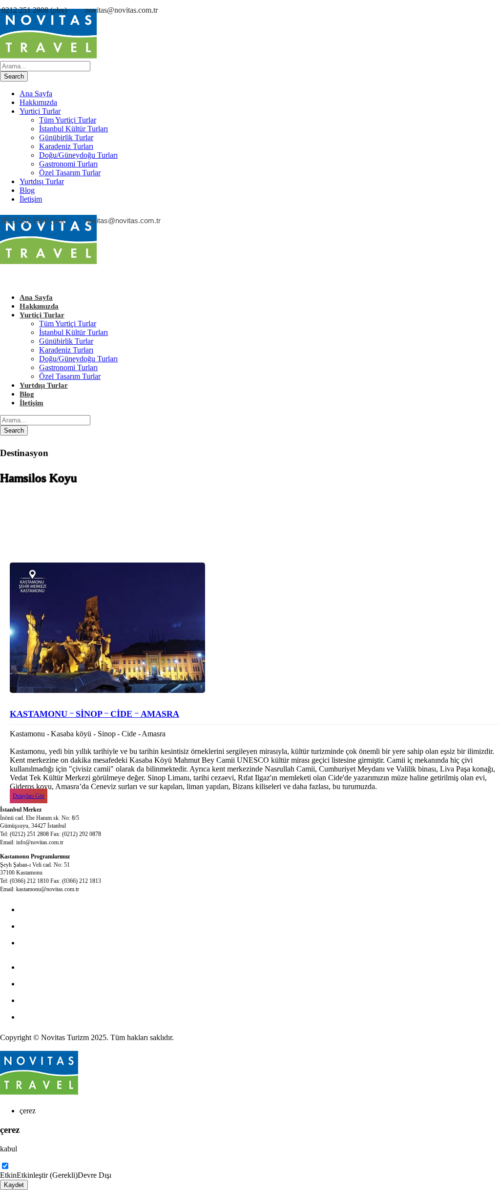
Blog (27, 190)
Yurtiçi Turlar (40, 111)
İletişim (31, 199)
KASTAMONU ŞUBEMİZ (63, 984)
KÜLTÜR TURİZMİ (53, 909)
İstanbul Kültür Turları (73, 129)
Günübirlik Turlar (66, 137)
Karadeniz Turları (66, 146)
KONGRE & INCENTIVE (62, 926)
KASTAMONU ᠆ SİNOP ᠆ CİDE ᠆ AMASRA (94, 714)
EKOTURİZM (43, 967)
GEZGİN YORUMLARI (59, 1000)
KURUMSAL (42, 943)
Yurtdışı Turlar (42, 181)
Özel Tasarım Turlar (70, 172)
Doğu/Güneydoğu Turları (78, 155)
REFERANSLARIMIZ (56, 1017)
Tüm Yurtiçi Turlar (67, 120)
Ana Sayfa (36, 93)
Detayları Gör (28, 796)
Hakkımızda (38, 102)
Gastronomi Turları (68, 164)
